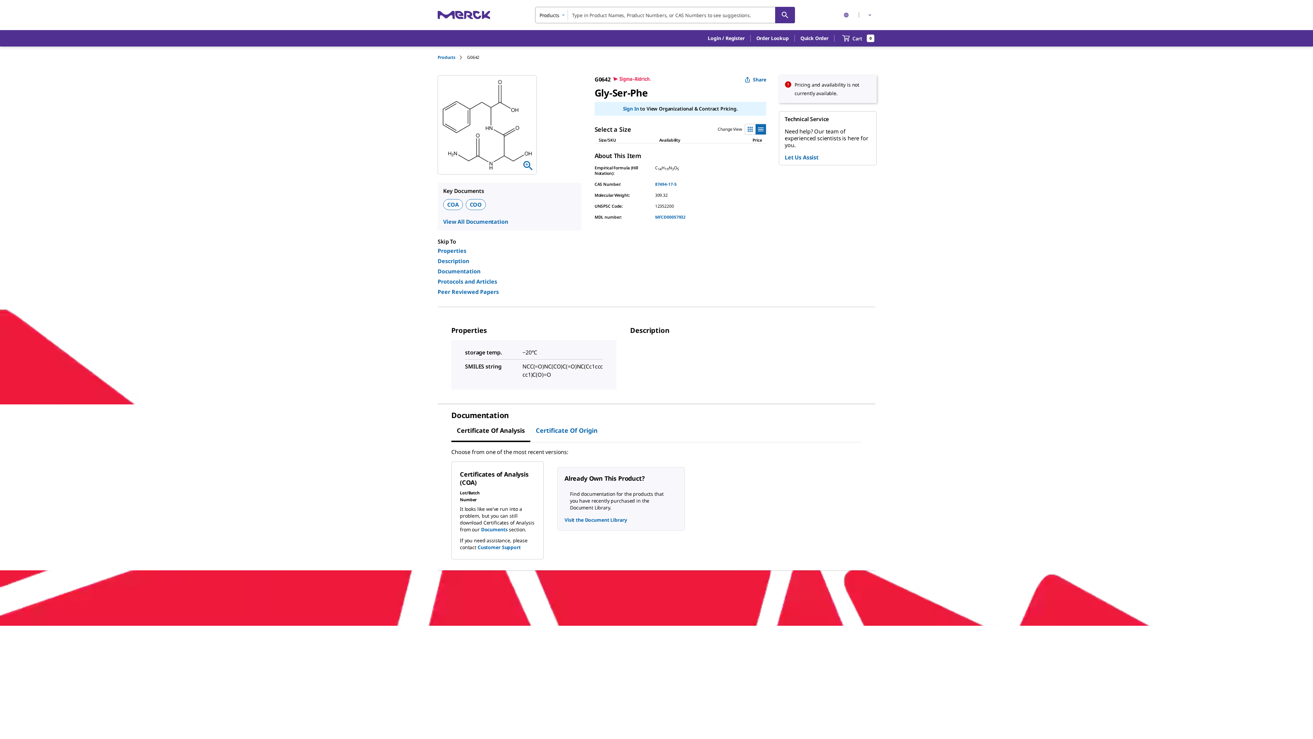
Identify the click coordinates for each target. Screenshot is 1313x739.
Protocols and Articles (467, 281)
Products (446, 57)
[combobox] (665, 15)
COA (453, 204)
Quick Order (814, 38)
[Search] (785, 15)
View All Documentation (475, 221)
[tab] (452, 57)
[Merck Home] (464, 15)
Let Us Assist (802, 157)
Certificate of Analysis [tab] (491, 430)
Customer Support (499, 547)
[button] (726, 38)
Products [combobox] (549, 15)
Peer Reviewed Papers (468, 292)
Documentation (459, 271)
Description (453, 261)
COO (476, 204)
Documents (494, 529)
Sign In (631, 108)
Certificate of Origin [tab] (567, 430)
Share (759, 79)
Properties (452, 251)
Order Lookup (772, 38)
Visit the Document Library (596, 520)
